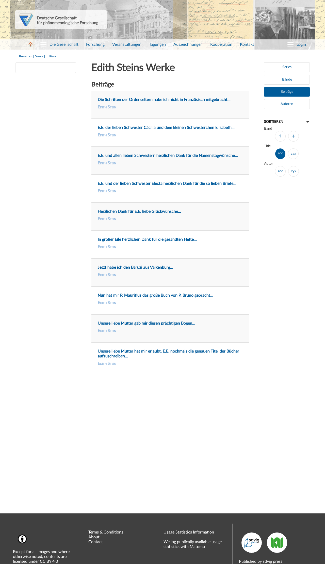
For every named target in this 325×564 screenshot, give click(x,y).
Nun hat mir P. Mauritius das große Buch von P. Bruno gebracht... (155, 295)
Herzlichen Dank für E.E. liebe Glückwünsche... (139, 211)
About (94, 537)
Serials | (40, 56)
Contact (95, 542)
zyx (293, 153)
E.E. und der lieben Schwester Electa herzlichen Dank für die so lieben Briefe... (167, 183)
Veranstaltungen (126, 44)
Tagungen (157, 44)
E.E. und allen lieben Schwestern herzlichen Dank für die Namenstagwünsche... (168, 156)
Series (286, 67)
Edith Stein (107, 107)
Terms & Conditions (105, 532)
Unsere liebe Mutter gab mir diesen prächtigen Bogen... (146, 323)
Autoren (287, 104)
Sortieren (273, 122)
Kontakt (247, 44)
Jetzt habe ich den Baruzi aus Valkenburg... (135, 267)
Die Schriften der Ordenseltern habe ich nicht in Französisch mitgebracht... (164, 100)
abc (280, 153)
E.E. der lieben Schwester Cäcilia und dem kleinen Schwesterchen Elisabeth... (166, 128)
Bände (52, 56)
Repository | (27, 56)
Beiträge (287, 92)
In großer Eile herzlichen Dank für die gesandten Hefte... (147, 239)
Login (301, 44)
